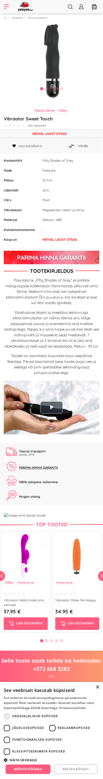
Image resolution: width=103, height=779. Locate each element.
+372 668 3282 (51, 668)
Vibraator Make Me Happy (75, 600)
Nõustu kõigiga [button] (28, 769)
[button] (51, 759)
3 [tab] (51, 88)
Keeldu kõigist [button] (76, 769)
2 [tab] (46, 88)
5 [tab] (61, 88)
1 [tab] (41, 88)
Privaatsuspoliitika (72, 708)
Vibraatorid (17, 18)
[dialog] (51, 730)
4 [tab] (56, 88)
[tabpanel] (51, 61)
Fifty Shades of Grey (57, 160)
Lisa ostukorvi (29, 623)
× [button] (97, 687)
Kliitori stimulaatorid (37, 18)
